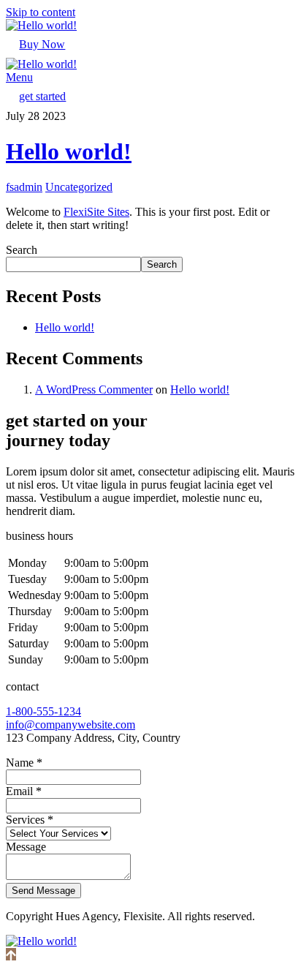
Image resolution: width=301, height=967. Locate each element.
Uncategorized (79, 187)
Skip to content (40, 12)
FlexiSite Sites (96, 212)
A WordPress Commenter (94, 389)
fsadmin (24, 187)
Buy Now (42, 44)
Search (21, 250)
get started (42, 96)
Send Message (43, 890)
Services (29, 819)
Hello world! (69, 151)
